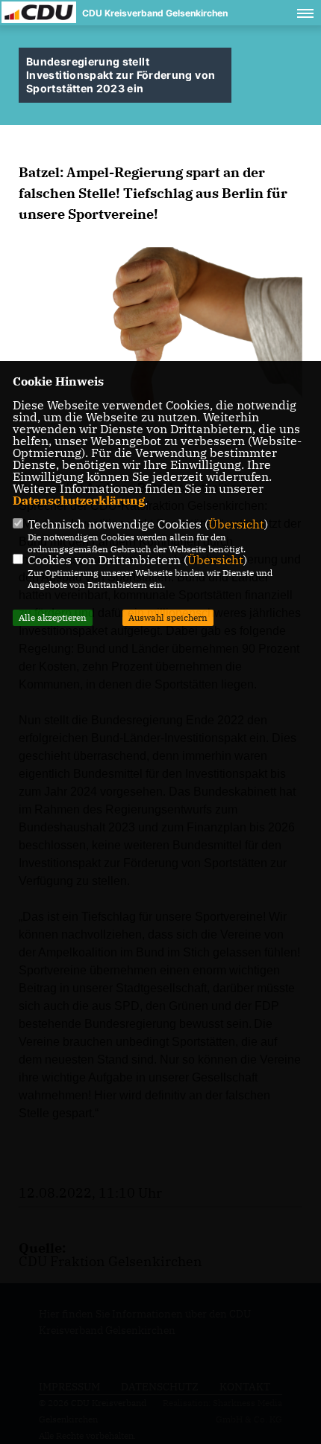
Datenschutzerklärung (79, 500)
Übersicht (236, 524)
